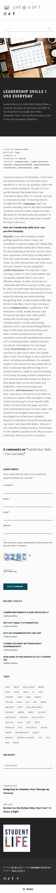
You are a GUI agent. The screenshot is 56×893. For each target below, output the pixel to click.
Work (7, 742)
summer (8, 732)
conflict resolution (39, 162)
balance (41, 687)
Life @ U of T (26, 7)
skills (36, 168)
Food (28, 702)
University (9, 737)
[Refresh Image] (30, 554)
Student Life (9, 727)
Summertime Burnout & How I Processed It (26, 612)
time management (22, 732)
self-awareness (25, 168)
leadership (9, 712)
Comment (8, 485)
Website (7, 525)
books (7, 692)
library (31, 712)
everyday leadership (22, 165)
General (22, 158)
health (20, 707)
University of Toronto (25, 737)
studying (44, 727)
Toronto (35, 732)
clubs (40, 692)
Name (6, 499)
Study (20, 727)
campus (16, 692)
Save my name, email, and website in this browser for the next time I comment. (27, 544)
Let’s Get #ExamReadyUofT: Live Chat (22, 633)
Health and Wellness (34, 707)
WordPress (45, 867)
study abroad (31, 727)
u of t (40, 737)
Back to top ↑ (18, 870)
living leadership (41, 165)
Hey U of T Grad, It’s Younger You (21, 623)
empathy (8, 165)
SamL (17, 152)
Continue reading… (10, 616)
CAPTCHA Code (10, 571)
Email (6, 512)
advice (7, 687)
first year (9, 702)
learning (20, 712)
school (20, 722)
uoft (48, 737)
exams (28, 697)
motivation (24, 717)
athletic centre (29, 687)
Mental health (10, 717)
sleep (28, 722)
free (35, 702)
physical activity (38, 717)
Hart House (9, 707)
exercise (37, 697)
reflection (9, 722)
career (25, 692)
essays (19, 697)
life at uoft (41, 712)
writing (16, 742)
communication (21, 162)
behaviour (29, 203)
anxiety (16, 687)
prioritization (10, 168)
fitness (19, 702)
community (9, 697)
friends (43, 702)
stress (36, 722)
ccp (33, 692)
